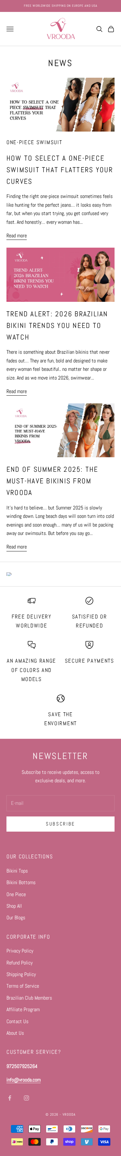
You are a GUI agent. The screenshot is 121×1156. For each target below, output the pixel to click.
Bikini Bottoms (20, 882)
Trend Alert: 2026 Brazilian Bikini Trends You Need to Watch (57, 325)
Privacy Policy (19, 950)
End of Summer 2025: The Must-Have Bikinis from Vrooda (52, 481)
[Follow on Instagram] (26, 1098)
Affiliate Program (23, 1009)
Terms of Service (22, 986)
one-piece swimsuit (34, 142)
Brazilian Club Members (29, 997)
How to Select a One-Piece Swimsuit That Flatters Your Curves (59, 169)
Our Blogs (15, 917)
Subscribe (60, 824)
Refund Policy (19, 962)
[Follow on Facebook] (9, 1098)
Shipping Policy (21, 974)
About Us (15, 1033)
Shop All (14, 906)
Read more (16, 235)
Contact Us (17, 1021)
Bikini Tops (17, 870)
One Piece (16, 894)
